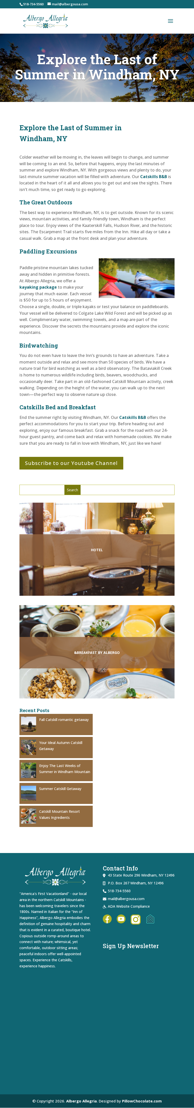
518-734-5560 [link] (33, 4)
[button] (170, 21)
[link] (45, 20)
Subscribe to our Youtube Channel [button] (71, 463)
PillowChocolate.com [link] (142, 1100)
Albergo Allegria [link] (81, 1100)
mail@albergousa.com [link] (126, 898)
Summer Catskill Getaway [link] (60, 788)
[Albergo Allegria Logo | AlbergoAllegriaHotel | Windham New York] (97, 1037)
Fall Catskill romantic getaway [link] (64, 719)
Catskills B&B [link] (153, 176)
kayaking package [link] (38, 287)
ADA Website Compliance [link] (129, 906)
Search (42, 490)
